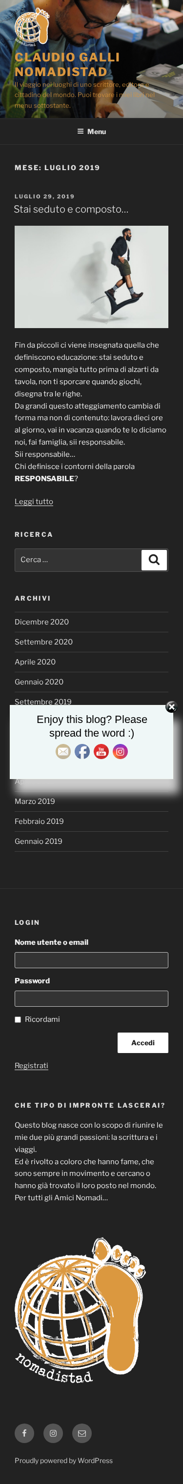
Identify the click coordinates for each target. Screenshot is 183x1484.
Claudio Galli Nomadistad (68, 64)
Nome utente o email (51, 942)
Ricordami (42, 1019)
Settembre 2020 (44, 642)
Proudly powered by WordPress (64, 1460)
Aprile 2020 (35, 662)
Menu (96, 131)
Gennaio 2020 (39, 682)
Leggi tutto (34, 501)
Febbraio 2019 (39, 821)
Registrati (31, 1065)
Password (32, 980)
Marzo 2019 (35, 801)
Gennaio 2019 (38, 841)
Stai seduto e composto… (71, 209)
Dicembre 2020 (42, 622)
